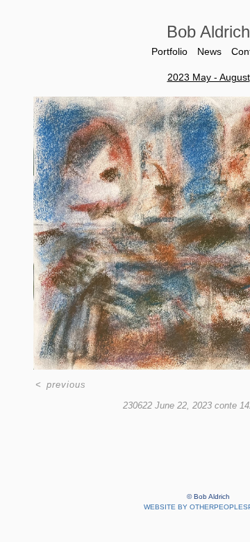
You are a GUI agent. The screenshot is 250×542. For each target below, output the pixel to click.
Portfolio (169, 51)
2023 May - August (208, 77)
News (209, 51)
